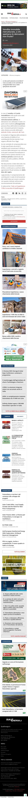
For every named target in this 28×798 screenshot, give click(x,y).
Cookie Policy (8, 791)
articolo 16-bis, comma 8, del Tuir (13, 132)
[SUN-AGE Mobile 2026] (14, 100)
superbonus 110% (6, 200)
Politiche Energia (5, 750)
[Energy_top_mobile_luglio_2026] (14, 5)
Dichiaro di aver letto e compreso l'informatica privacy (13, 215)
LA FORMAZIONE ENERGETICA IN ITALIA (17, 437)
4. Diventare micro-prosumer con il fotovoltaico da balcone (13, 624)
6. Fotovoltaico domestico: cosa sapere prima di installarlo (13, 613)
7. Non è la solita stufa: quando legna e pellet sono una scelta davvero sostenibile (13, 607)
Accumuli (3, 752)
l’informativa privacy (21, 216)
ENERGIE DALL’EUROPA (16, 454)
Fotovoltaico (14, 18)
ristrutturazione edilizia (13, 199)
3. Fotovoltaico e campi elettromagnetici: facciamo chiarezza (12, 630)
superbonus (23, 199)
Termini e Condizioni (18, 791)
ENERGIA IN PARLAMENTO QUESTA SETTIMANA (18, 471)
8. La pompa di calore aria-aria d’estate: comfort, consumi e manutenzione (13, 600)
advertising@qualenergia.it (11, 764)
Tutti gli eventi (19, 552)
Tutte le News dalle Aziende (15, 411)
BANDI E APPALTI (17, 420)
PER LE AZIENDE (6, 760)
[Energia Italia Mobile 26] (14, 353)
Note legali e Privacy (19, 789)
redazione (16, 786)
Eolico (2, 756)
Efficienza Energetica (11, 21)
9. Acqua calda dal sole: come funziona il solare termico (13, 594)
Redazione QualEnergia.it (11, 43)
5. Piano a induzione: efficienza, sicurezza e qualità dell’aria (13, 618)
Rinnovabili (4, 18)
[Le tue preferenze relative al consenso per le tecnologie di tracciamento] (25, 795)
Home (2, 21)
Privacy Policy (3, 797)
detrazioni (3, 199)
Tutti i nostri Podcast (18, 636)
